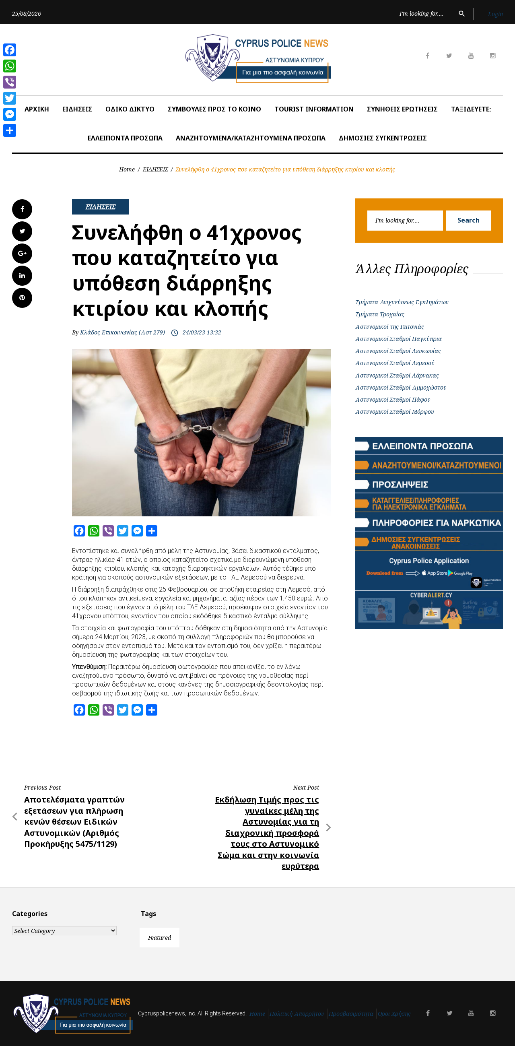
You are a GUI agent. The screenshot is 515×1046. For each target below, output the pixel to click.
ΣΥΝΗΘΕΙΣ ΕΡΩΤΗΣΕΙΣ (402, 109)
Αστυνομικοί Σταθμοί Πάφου (393, 399)
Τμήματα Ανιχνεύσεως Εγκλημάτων (402, 302)
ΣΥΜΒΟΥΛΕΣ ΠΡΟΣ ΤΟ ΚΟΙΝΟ (214, 109)
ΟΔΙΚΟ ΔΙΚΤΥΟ (129, 109)
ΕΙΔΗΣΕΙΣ (77, 109)
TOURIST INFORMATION (314, 109)
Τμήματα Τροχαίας (379, 314)
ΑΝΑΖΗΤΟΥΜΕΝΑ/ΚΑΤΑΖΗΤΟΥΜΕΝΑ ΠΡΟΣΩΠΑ (250, 138)
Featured (159, 937)
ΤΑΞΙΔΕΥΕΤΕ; (471, 109)
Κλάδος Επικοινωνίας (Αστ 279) (122, 332)
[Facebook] (10, 50)
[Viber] (10, 82)
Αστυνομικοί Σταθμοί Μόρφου (394, 411)
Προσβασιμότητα (351, 1013)
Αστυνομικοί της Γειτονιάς (389, 326)
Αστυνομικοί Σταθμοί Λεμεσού (395, 363)
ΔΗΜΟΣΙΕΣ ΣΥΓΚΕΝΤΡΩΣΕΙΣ (383, 138)
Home (127, 169)
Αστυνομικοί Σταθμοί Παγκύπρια (398, 338)
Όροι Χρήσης (394, 1013)
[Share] (10, 130)
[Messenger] (10, 114)
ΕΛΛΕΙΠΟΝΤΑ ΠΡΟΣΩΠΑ (125, 138)
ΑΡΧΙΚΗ (37, 109)
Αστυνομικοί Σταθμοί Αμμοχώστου (401, 387)
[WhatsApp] (10, 66)
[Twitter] (10, 98)
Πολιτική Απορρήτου (297, 1013)
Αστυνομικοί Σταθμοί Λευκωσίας (398, 351)
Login (495, 14)
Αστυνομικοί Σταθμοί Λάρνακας (397, 375)
